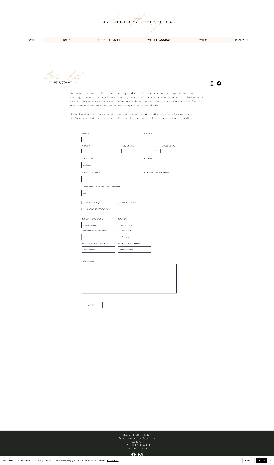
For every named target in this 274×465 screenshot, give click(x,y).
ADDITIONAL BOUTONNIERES (95, 243)
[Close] (270, 460)
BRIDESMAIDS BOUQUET (93, 219)
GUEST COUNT (168, 146)
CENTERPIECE (124, 230)
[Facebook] (219, 83)
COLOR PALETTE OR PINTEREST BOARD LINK (102, 187)
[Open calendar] (156, 151)
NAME (84, 134)
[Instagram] (212, 83)
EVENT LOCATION (89, 173)
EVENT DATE (130, 146)
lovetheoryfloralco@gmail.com (169, 113)
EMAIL (147, 134)
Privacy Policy (113, 460)
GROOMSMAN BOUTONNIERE (95, 230)
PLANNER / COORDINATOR (156, 173)
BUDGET (148, 159)
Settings (248, 460)
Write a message (88, 261)
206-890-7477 (99, 118)
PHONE (84, 146)
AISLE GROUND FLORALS (129, 243)
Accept (262, 460)
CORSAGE (122, 219)
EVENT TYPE (87, 159)
